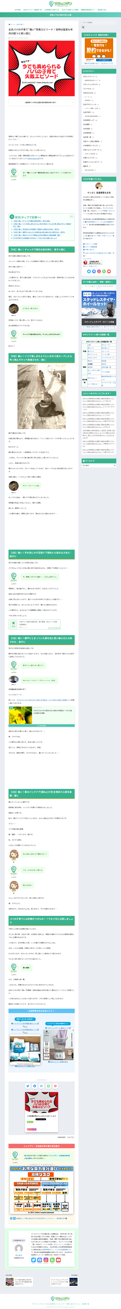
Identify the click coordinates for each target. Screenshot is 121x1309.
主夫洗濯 (87, 129)
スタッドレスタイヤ (91, 84)
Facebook (39, 1263)
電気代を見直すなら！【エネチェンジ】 (99, 63)
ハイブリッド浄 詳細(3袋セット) (25, 1030)
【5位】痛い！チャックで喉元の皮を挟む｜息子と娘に (31, 221)
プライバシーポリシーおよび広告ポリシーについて (48, 1304)
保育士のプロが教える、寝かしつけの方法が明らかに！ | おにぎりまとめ (99, 435)
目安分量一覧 (106, 367)
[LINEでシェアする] (48, 1086)
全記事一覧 (88, 137)
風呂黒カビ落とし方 (52, 10)
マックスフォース (108, 357)
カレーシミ (106, 351)
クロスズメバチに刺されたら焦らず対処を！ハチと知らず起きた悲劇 (41, 700)
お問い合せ (102, 10)
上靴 (89, 345)
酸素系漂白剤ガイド (88, 10)
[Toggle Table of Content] (70, 216)
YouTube (58, 1263)
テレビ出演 (106, 372)
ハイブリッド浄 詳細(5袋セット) (25, 1024)
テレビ (45, 1244)
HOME (19, 10)
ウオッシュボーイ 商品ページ (58, 1028)
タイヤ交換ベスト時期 (71, 10)
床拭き (104, 364)
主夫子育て (71, 1137)
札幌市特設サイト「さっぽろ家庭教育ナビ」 (57, 1249)
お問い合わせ (89, 249)
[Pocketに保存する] (55, 1086)
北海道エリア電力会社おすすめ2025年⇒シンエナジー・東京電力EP (40, 1218)
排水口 (90, 361)
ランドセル (88, 89)
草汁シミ (91, 348)
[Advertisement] (42, 120)
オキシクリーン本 (60, 1244)
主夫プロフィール (90, 104)
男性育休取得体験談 (92, 116)
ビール (88, 97)
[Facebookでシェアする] (34, 1086)
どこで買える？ (93, 384)
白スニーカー (106, 345)
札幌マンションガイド (92, 162)
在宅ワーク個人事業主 (92, 141)
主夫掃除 (87, 124)
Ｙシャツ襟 (106, 354)
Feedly (52, 1263)
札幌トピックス (90, 158)
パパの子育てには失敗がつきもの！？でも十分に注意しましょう (35, 238)
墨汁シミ (91, 351)
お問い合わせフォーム (73, 1304)
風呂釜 (104, 361)
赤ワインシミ (92, 354)
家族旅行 (89, 100)
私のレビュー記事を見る (26, 1066)
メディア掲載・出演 (92, 108)
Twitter (33, 1263)
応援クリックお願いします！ (90, 266)
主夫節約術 (88, 133)
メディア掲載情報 (91, 247)
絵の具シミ (106, 348)
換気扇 (90, 367)
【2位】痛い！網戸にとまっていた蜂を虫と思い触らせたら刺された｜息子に (39, 232)
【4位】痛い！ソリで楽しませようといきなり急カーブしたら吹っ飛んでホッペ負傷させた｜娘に (42, 225)
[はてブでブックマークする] (41, 1086)
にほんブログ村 (87, 258)
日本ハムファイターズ (92, 150)
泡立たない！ (92, 378)
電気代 (86, 166)
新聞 (50, 1244)
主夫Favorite (89, 93)
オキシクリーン (90, 76)
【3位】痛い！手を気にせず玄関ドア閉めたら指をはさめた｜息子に (36, 229)
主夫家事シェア (90, 120)
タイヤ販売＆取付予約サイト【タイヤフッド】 (99, 327)
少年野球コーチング (91, 145)
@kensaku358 (33, 158)
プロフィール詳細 (91, 244)
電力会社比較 (90, 170)
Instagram (46, 1263)
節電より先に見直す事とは (60, 15)
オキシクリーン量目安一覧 (33, 10)
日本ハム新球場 (91, 154)
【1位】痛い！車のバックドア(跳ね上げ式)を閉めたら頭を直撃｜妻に (36, 235)
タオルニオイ (92, 357)
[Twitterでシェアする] (27, 1086)
